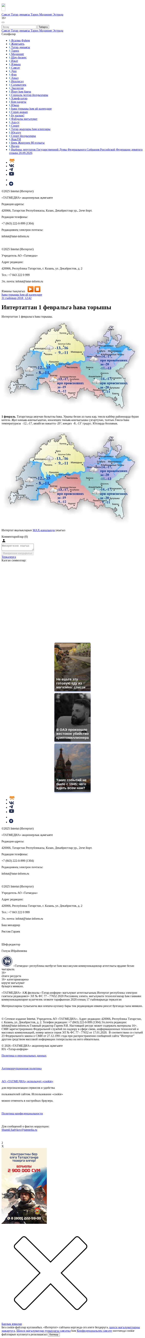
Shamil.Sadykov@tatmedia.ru (19, 1129)
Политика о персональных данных (24, 1055)
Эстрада (58, 14)
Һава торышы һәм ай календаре (22, 294)
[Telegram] (11, 170)
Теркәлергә (9, 556)
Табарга (43, 27)
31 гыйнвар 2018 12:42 (17, 298)
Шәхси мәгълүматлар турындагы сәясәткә (43, 1330)
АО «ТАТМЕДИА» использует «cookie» (27, 1081)
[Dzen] (11, 184)
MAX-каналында (44, 530)
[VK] (11, 166)
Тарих (35, 14)
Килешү (53, 1334)
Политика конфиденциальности (22, 1113)
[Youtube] (11, 174)
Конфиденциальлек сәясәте (94, 1330)
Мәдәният (46, 14)
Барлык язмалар (12, 1324)
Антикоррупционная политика (22, 1068)
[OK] (11, 179)
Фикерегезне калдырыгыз (17, 553)
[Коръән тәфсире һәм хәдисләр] (12, 162)
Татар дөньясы (21, 14)
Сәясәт (6, 14)
